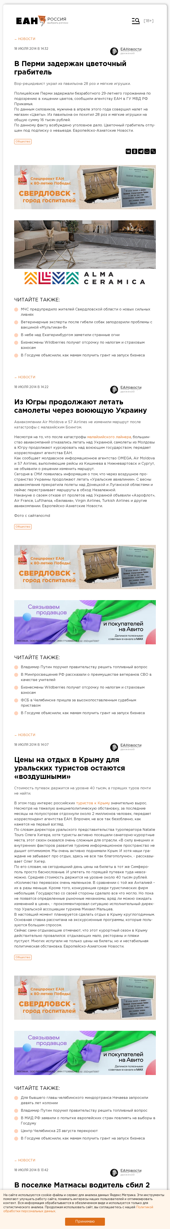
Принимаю (85, 1221)
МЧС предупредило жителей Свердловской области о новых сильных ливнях (85, 312)
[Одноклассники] (134, 151)
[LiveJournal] (153, 151)
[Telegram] (140, 151)
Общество (22, 141)
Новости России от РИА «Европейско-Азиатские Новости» (31, 21)
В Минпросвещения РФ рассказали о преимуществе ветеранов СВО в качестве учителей (86, 677)
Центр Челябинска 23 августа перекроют (59, 1131)
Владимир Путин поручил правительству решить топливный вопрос (84, 667)
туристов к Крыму (93, 803)
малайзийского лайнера (109, 437)
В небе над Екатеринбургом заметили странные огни (70, 335)
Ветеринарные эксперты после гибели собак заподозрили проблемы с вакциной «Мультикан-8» (86, 325)
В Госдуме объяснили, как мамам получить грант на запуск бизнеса (83, 355)
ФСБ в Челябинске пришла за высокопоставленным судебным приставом (78, 703)
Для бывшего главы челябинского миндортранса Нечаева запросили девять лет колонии (84, 1100)
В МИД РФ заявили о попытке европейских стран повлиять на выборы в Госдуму (88, 1121)
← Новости (24, 39)
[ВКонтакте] (128, 151)
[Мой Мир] (147, 151)
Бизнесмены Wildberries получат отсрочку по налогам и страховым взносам (83, 345)
